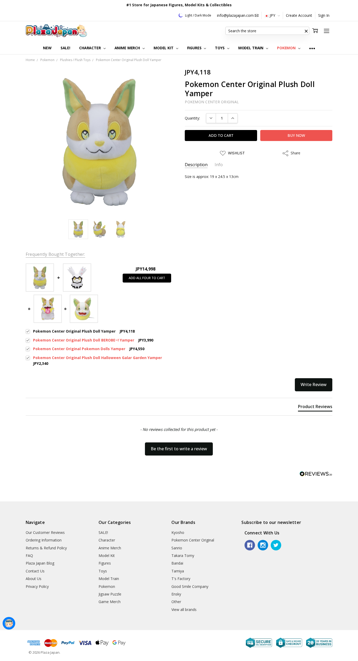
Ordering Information (44, 540)
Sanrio (176, 547)
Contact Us (35, 570)
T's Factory (180, 578)
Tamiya (177, 570)
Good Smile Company (189, 586)
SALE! (65, 47)
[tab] (315, 407)
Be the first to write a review (179, 449)
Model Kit (164, 47)
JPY (272, 15)
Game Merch (110, 601)
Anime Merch (128, 47)
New (47, 47)
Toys (220, 47)
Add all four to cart (147, 278)
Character (90, 47)
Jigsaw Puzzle (110, 594)
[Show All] (312, 48)
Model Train (251, 47)
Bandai (177, 563)
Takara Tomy (182, 555)
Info (219, 164)
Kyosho (177, 532)
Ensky (176, 594)
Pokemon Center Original (192, 540)
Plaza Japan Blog (40, 563)
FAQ (29, 555)
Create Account (299, 15)
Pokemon (287, 47)
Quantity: (192, 118)
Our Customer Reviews (45, 532)
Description (196, 164)
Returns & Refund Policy (46, 547)
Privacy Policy (37, 586)
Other (176, 601)
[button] (306, 31)
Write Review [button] (314, 384)
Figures (195, 47)
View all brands (184, 609)
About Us (33, 578)
